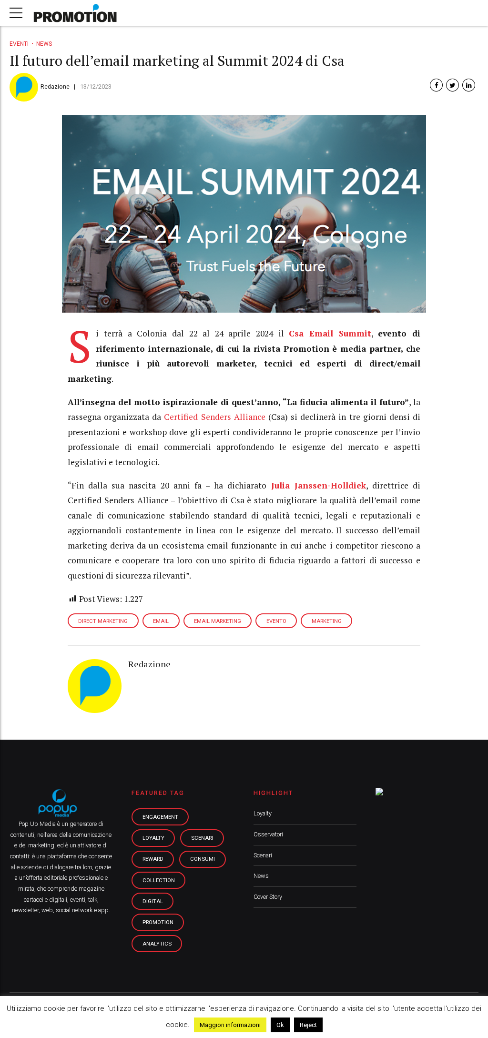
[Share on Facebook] (436, 85)
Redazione (55, 86)
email (161, 621)
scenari (202, 837)
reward (152, 858)
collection (158, 880)
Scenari (263, 855)
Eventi (19, 44)
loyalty (153, 837)
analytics (157, 943)
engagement (160, 817)
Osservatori (268, 834)
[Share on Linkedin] (468, 85)
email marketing (217, 621)
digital (152, 901)
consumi (202, 858)
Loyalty (263, 813)
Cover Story (268, 896)
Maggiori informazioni (230, 1024)
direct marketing (103, 621)
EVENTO (276, 621)
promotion (157, 922)
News (44, 44)
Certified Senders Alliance (214, 416)
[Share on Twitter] (452, 85)
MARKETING (327, 621)
